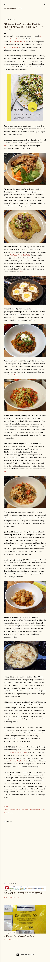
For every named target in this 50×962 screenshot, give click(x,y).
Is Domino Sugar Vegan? (19, 935)
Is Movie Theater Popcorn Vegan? (25, 893)
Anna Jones (29, 809)
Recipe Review (8, 813)
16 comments (13, 940)
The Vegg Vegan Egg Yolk (20, 255)
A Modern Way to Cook (18, 752)
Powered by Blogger (27, 955)
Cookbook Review (39, 809)
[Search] (44, 3)
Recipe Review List (11, 47)
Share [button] (6, 806)
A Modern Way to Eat (16, 42)
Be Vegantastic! (13, 8)
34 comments (14, 897)
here (5, 146)
